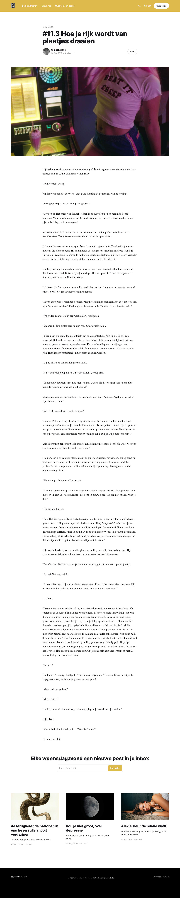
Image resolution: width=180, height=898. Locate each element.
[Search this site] (139, 6)
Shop (87, 878)
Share (132, 51)
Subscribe (161, 5)
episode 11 (48, 27)
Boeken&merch (29, 5)
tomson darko (59, 50)
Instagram (72, 878)
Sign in (147, 5)
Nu (81, 878)
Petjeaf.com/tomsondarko (103, 878)
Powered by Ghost (161, 877)
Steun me (46, 5)
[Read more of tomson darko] (46, 51)
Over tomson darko (65, 5)
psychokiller (15, 877)
